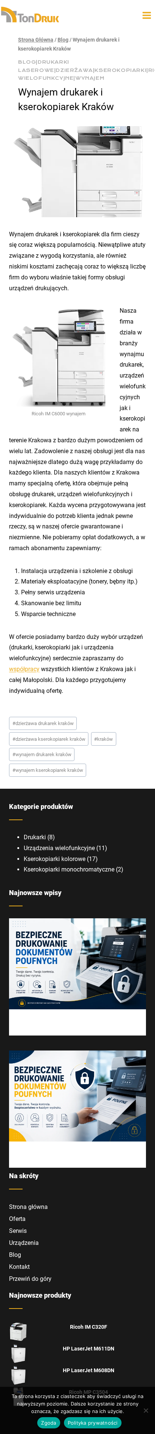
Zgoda (48, 1423)
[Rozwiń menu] (147, 15)
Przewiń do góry (30, 1278)
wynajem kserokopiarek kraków (47, 770)
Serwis (18, 1230)
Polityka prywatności (93, 1423)
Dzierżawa (74, 70)
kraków (103, 739)
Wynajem (89, 78)
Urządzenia (24, 1242)
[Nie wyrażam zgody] (145, 1410)
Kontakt (19, 1266)
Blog (27, 62)
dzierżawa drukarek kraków (43, 723)
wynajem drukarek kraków (41, 754)
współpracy (24, 669)
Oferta (17, 1218)
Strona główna (28, 1206)
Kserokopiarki (120, 70)
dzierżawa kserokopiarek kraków (48, 739)
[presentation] (77, 963)
